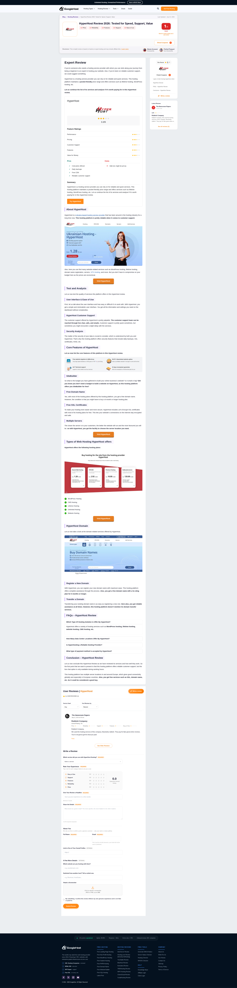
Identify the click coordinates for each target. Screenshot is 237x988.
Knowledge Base (143, 970)
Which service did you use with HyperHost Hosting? (83, 757)
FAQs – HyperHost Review (160, 86)
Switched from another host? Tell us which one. (78, 873)
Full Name (69, 834)
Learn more (124, 49)
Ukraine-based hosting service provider (90, 215)
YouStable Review (122, 960)
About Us (161, 952)
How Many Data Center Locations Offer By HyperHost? (88, 639)
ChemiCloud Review (123, 974)
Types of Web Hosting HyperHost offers (164, 79)
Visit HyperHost (103, 281)
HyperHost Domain (158, 82)
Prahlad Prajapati (169, 49)
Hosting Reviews (73, 17)
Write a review (137, 691)
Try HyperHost (75, 201)
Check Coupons (163, 75)
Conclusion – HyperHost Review (161, 90)
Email (97, 834)
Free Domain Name (103, 966)
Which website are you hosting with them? (77, 864)
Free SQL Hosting (102, 972)
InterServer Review (123, 952)
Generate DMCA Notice (145, 952)
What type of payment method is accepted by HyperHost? (89, 651)
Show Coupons (164, 42)
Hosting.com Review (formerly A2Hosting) (123, 956)
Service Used (67, 703)
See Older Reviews (103, 746)
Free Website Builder (103, 969)
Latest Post (100, 975)
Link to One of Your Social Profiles (77, 848)
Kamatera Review (122, 965)
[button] (94, 8)
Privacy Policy (162, 966)
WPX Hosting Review (124, 971)
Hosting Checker (143, 957)
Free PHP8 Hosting (103, 963)
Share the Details (72, 804)
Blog (63, 17)
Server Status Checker (145, 955)
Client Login (141, 975)
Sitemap (160, 963)
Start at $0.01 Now (135, 2)
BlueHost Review (122, 962)
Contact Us (161, 960)
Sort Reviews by (86, 703)
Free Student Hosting (103, 960)
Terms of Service (163, 969)
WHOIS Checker (143, 960)
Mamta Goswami (152, 49)
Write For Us (162, 955)
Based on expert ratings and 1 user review (166, 34)
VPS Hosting (95, 272)
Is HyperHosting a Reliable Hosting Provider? (84, 645)
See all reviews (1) (163, 126)
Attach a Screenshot (69, 882)
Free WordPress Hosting (104, 957)
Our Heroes (161, 957)
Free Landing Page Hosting (105, 952)
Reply (73, 738)
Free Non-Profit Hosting (104, 955)
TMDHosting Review (123, 968)
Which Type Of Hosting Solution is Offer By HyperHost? (88, 622)
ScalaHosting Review (123, 977)
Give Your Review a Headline (76, 792)
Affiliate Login (142, 973)
